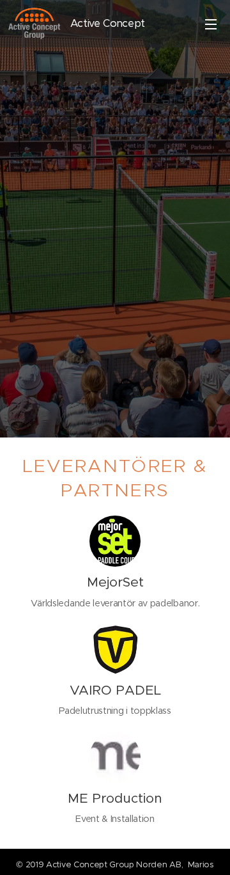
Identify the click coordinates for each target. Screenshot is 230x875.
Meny (211, 23)
